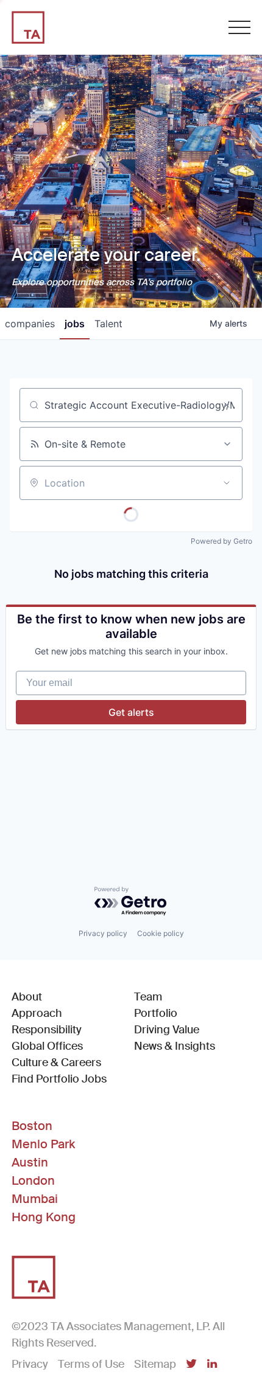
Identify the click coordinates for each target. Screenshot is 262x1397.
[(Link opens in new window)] (191, 1365)
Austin (30, 1162)
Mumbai (35, 1199)
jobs (75, 323)
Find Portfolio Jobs (59, 1078)
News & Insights (174, 1046)
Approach (37, 1013)
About (27, 997)
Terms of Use (91, 1364)
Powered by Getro (221, 541)
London (33, 1180)
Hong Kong (44, 1217)
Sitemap (155, 1364)
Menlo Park (43, 1144)
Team (148, 997)
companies (30, 323)
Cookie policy (160, 933)
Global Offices (47, 1046)
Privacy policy (103, 933)
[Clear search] (226, 405)
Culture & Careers (56, 1062)
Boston (32, 1126)
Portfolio (155, 1013)
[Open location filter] (226, 483)
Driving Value (166, 1029)
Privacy (30, 1364)
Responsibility (47, 1029)
